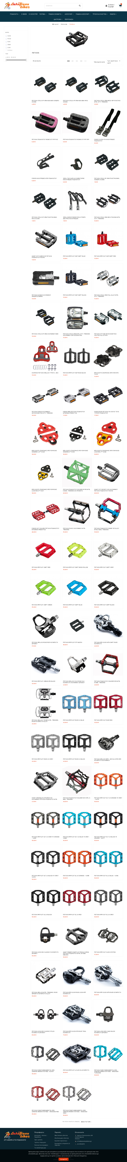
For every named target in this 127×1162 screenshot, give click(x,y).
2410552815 (81, 1144)
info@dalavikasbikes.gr (84, 1141)
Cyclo (9, 36)
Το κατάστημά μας (40, 1148)
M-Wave (10, 50)
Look (9, 47)
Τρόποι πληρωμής (40, 1142)
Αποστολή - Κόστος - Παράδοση (40, 1136)
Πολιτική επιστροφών (41, 1145)
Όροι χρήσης (38, 1140)
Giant (9, 44)
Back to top (85, 1122)
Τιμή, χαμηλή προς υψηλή (114, 62)
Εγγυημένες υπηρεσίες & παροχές (62, 1144)
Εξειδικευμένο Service (62, 1138)
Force (9, 38)
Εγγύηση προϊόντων (61, 1141)
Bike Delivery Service (61, 1135)
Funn (9, 41)
